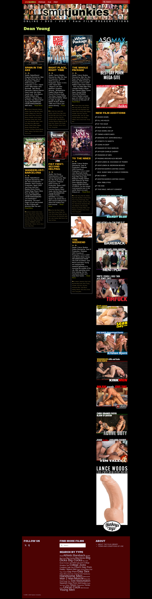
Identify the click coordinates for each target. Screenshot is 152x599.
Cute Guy (38, 113)
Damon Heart (28, 115)
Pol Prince (55, 125)
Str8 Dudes (82, 583)
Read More (38, 105)
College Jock (32, 113)
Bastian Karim (35, 212)
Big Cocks (63, 113)
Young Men (55, 127)
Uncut (40, 131)
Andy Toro (54, 111)
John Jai (83, 115)
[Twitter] (25, 545)
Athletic (27, 111)
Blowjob (62, 563)
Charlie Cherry (86, 197)
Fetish (60, 212)
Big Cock (31, 111)
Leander (74, 117)
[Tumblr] (29, 545)
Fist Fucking (55, 214)
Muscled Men (31, 218)
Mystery (37, 218)
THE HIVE (100, 186)
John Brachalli (31, 121)
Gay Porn (56, 117)
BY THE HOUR (102, 124)
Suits (88, 583)
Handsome (27, 119)
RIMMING (32, 222)
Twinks (87, 585)
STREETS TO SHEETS (105, 141)
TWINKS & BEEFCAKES (105, 134)
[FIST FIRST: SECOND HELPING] (58, 147)
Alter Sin (80, 107)
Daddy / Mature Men (68, 569)
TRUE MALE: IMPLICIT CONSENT (109, 189)
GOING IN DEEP (103, 145)
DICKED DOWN (102, 117)
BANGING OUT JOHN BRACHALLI (109, 138)
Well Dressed (85, 588)
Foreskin (31, 117)
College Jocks (78, 564)
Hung (32, 119)
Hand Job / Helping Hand (75, 574)
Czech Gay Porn (83, 567)
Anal (61, 556)
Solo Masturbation (80, 580)
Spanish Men (28, 224)
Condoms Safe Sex (67, 567)
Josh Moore (84, 287)
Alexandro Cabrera (37, 109)
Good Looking (37, 117)
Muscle (26, 125)
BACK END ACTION (104, 127)
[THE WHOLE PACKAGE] (81, 50)
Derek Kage (82, 199)
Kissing (74, 289)
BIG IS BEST (101, 176)
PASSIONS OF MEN (104, 155)
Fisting (60, 214)
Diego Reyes (32, 214)
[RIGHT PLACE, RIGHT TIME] (58, 50)
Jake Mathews (61, 119)
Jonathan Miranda (53, 121)
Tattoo (26, 131)
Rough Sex (66, 581)
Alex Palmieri (85, 105)
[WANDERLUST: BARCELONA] (34, 153)
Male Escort (62, 218)
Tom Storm (36, 131)
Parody (38, 220)
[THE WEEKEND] (81, 226)
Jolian (37, 121)
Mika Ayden (36, 123)
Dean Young (35, 115)
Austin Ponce (56, 113)
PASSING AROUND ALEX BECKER (109, 158)
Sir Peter (32, 129)
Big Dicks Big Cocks (54, 115)
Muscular (87, 579)
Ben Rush (57, 210)
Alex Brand (29, 109)
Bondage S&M (68, 563)
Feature (27, 216)
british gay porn (77, 563)
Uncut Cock (28, 133)
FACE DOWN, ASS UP (105, 131)
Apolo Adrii (60, 111)
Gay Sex (61, 117)
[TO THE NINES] (81, 141)
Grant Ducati (78, 203)
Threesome (80, 585)
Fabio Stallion (86, 111)
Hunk (36, 119)
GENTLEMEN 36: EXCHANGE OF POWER (112, 162)
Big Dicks (37, 111)
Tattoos (31, 131)
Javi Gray (38, 216)
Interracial (86, 576)
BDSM (88, 556)
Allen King (74, 107)
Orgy (34, 220)
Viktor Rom (31, 226)
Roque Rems (32, 127)
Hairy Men (63, 574)
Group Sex (32, 216)
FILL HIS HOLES (103, 120)
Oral (60, 123)
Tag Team (62, 585)
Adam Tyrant (78, 105)
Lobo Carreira (54, 218)
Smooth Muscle (39, 129)
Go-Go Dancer (52, 216)
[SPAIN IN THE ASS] (34, 50)
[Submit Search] (104, 1)
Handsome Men (53, 119)
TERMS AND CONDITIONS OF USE (110, 546)
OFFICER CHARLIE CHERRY (107, 151)
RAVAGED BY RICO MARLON (108, 148)
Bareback (28, 212)
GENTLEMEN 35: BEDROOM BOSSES (111, 165)
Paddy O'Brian (33, 125)
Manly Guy (30, 123)
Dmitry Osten (39, 214)
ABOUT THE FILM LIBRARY (108, 544)
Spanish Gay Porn (68, 583)
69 (50, 111)
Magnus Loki (62, 121)
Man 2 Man (67, 578)
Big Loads (85, 560)
